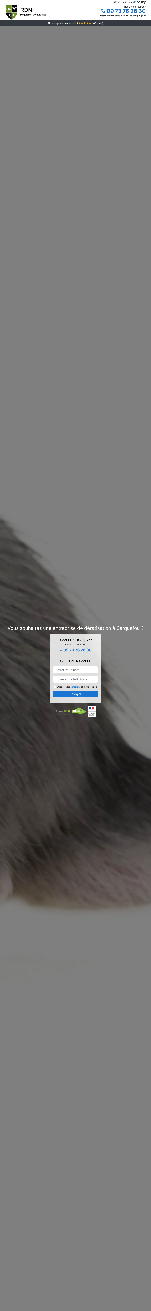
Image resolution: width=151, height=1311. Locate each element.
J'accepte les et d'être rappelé (77, 686)
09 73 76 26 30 (125, 11)
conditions (75, 686)
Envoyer (75, 694)
